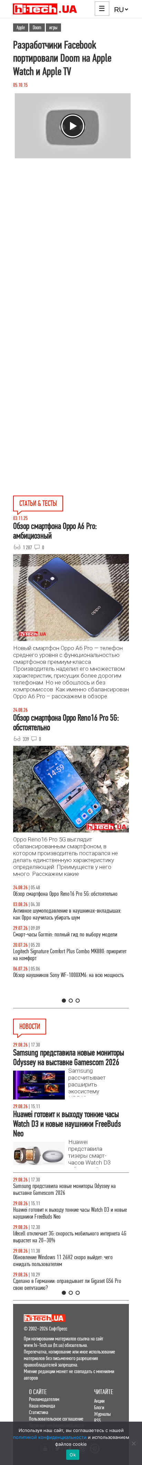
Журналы (102, 1414)
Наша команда (42, 1405)
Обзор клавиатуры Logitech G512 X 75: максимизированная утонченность (88, 945)
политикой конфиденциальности (50, 1437)
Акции (99, 1401)
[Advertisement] (71, 267)
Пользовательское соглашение (56, 1418)
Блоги (99, 1407)
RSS (97, 1420)
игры (53, 27)
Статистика (38, 1412)
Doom (37, 27)
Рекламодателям (44, 1399)
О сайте (38, 1392)
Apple (21, 27)
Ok (73, 1454)
